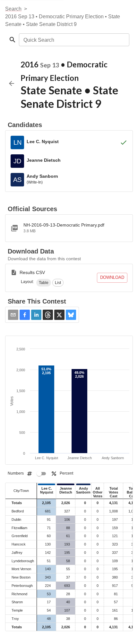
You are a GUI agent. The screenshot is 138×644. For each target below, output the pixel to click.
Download (112, 277)
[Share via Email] (13, 315)
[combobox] (73, 39)
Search (13, 9)
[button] (43, 283)
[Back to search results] (11, 83)
